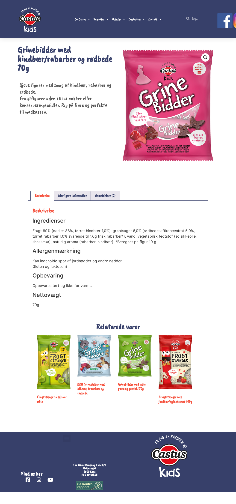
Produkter (99, 19)
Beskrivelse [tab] (42, 195)
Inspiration (135, 19)
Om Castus (80, 19)
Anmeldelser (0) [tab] (105, 195)
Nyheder (116, 19)
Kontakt (152, 19)
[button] (205, 57)
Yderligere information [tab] (72, 195)
